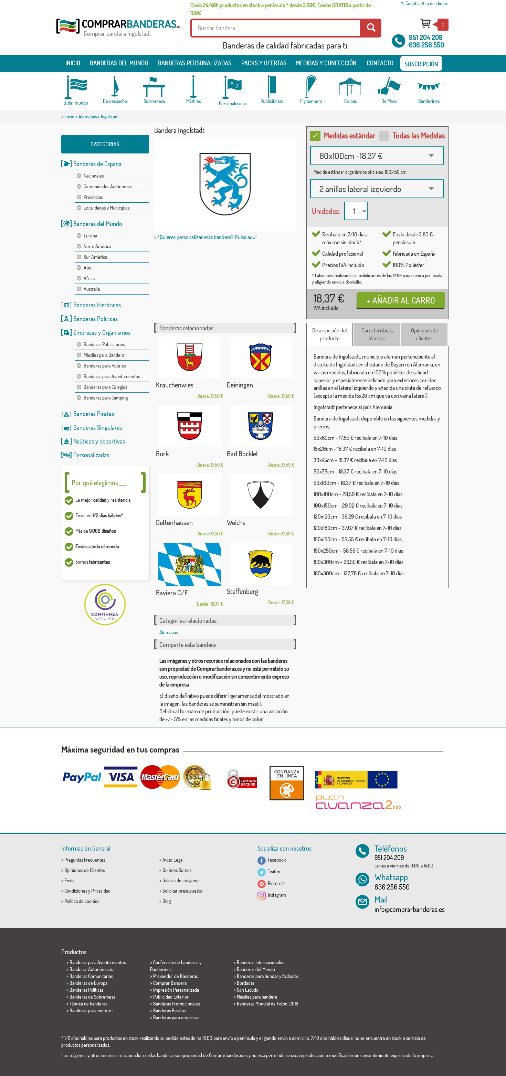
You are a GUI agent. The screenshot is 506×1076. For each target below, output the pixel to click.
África (89, 278)
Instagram (276, 895)
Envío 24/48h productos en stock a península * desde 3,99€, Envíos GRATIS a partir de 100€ (280, 9)
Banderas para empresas (176, 1017)
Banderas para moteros (91, 1010)
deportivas (112, 441)
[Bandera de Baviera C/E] (189, 564)
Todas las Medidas (419, 135)
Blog (166, 901)
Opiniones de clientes (424, 334)
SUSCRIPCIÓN (421, 64)
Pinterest (275, 883)
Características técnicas (377, 334)
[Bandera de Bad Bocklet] (260, 426)
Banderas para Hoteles (105, 366)
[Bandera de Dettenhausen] (189, 495)
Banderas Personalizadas (194, 63)
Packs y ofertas (263, 63)
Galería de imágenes (181, 880)
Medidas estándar (350, 135)
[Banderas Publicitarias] (272, 86)
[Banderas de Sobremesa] (154, 86)
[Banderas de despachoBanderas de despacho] (115, 86)
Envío (69, 880)
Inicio (72, 63)
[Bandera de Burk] (189, 426)
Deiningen (240, 384)
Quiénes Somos (176, 870)
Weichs (236, 522)
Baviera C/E (172, 592)
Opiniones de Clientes (84, 870)
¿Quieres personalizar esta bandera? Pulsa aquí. (207, 237)
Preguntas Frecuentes (84, 860)
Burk (162, 453)
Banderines (160, 969)
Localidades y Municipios (106, 208)
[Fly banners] (311, 86)
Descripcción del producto (329, 334)
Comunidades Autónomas (107, 186)
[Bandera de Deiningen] (260, 357)
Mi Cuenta (409, 3)
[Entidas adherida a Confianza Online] (287, 783)
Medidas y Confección (326, 63)
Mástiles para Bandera (104, 355)
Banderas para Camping (106, 398)
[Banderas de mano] (389, 86)
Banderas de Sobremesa (92, 997)
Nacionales (94, 176)
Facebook (276, 860)
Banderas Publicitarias (104, 344)
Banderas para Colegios (105, 387)
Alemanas (87, 116)
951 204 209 (426, 37)
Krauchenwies (174, 384)
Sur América (95, 257)
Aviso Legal (172, 860)
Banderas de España (97, 164)
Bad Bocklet (242, 453)
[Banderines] (429, 86)
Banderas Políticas (95, 318)
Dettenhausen (174, 522)
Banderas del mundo (119, 63)
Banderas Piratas (93, 413)
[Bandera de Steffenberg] (260, 564)
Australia (92, 289)
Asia (87, 267)
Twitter (273, 871)
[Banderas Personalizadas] (233, 87)
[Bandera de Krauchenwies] (189, 357)
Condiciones (75, 891)
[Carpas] (350, 86)
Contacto (380, 63)
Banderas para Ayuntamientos (112, 376)
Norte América (97, 246)
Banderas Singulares (97, 427)
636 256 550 (426, 44)
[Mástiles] (193, 86)
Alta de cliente (435, 3)
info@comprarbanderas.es (410, 909)
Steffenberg (242, 591)
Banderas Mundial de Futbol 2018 (267, 1003)
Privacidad (100, 891)
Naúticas (83, 441)
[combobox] (377, 155)
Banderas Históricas (97, 305)
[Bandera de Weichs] (260, 495)
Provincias (93, 197)
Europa (90, 235)
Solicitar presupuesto (182, 891)
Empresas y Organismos (101, 332)
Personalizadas (91, 455)
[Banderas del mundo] (76, 87)
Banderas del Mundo (97, 223)
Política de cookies (81, 901)
